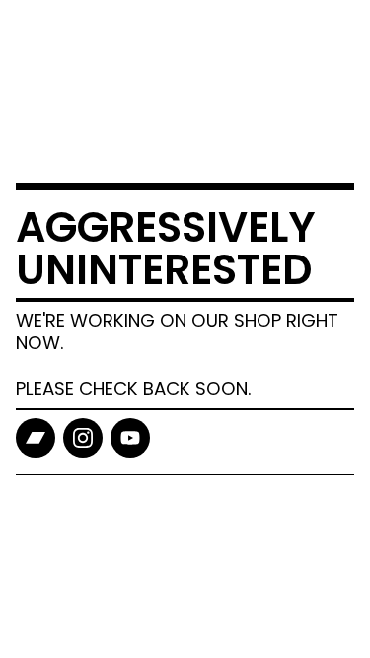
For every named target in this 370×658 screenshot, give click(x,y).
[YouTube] (130, 438)
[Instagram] (83, 438)
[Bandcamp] (35, 438)
